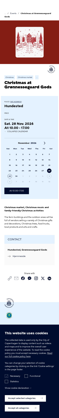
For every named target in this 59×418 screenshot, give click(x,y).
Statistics (14, 381)
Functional (35, 376)
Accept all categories (19, 408)
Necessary (15, 376)
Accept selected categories (22, 398)
